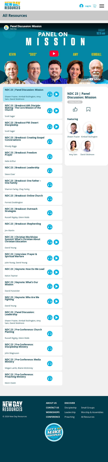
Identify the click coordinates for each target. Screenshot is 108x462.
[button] (95, 6)
